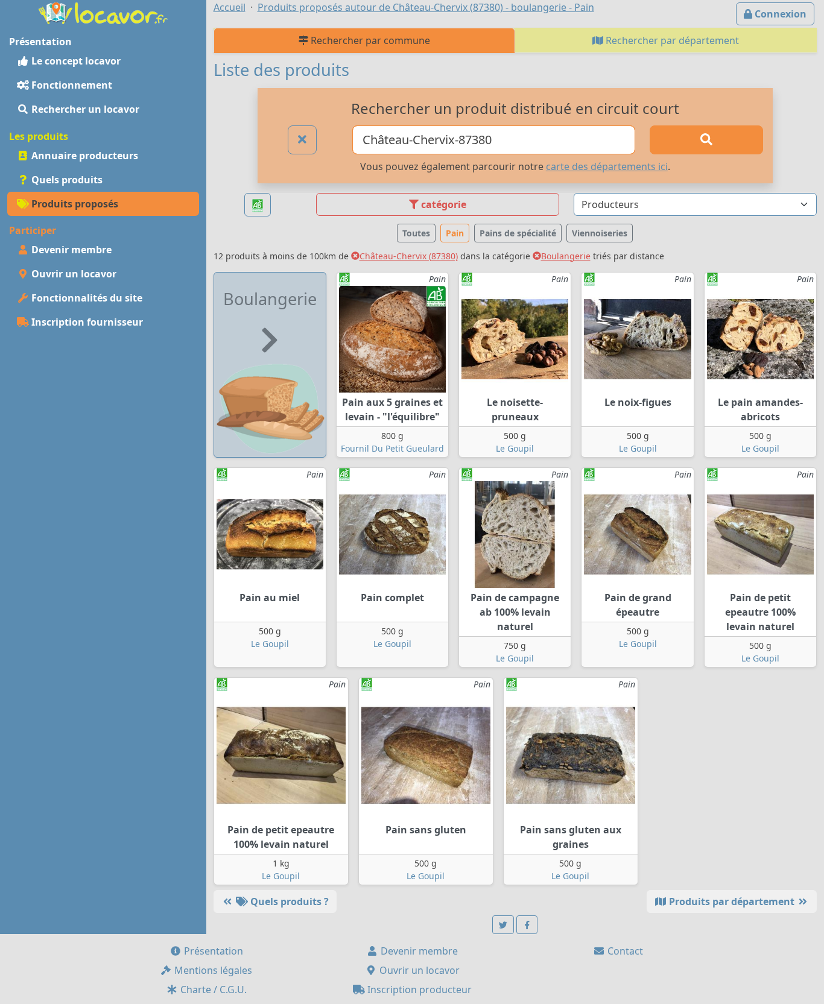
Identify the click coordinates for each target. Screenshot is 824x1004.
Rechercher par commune (369, 40)
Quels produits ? (288, 901)
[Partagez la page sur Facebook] (527, 924)
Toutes (416, 233)
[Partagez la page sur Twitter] (503, 924)
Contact (624, 951)
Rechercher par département (671, 40)
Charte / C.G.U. (212, 989)
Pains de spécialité (518, 233)
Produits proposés (73, 203)
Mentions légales (212, 970)
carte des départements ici (607, 166)
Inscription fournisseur (86, 322)
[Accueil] (103, 12)
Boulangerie (566, 256)
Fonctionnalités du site (85, 298)
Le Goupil (515, 448)
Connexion (779, 14)
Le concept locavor (75, 61)
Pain (455, 233)
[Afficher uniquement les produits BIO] (257, 204)
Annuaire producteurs (83, 155)
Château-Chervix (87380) (409, 256)
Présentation (212, 951)
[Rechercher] (706, 139)
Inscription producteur (418, 989)
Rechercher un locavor (84, 109)
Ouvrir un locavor (72, 273)
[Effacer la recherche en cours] (302, 139)
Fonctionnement (70, 85)
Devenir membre (70, 249)
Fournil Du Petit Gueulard (392, 448)
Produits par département (732, 901)
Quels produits (66, 179)
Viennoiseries (599, 233)
